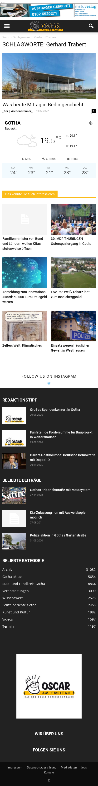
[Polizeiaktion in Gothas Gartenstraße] (14, 541)
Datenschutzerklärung (41, 767)
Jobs (84, 767)
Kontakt (49, 772)
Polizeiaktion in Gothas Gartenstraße (58, 535)
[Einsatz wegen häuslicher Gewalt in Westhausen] (73, 326)
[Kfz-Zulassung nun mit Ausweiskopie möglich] (14, 518)
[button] (91, 26)
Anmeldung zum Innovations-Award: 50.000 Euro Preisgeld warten (24, 297)
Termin (8, 626)
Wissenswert (12, 598)
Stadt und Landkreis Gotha (23, 583)
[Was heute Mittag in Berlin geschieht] (49, 76)
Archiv (7, 569)
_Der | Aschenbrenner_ (17, 111)
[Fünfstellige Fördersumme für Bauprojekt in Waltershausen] (14, 438)
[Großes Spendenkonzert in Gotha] (14, 415)
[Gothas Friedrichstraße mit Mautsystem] (14, 495)
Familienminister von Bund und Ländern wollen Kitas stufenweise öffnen (22, 243)
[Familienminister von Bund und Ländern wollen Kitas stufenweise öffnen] (24, 219)
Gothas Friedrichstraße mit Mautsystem (60, 490)
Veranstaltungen (15, 591)
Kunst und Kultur (16, 612)
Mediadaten (69, 767)
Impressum (14, 767)
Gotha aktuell (13, 576)
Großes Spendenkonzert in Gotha (55, 409)
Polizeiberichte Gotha (19, 605)
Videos (7, 619)
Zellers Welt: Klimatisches (22, 345)
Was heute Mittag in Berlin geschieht (42, 104)
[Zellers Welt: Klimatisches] (24, 326)
